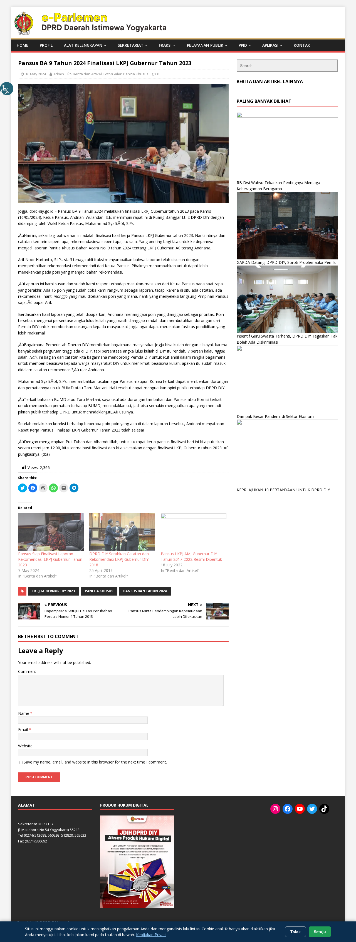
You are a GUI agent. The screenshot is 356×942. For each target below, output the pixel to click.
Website (25, 745)
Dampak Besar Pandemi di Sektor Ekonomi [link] (276, 416)
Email (23, 729)
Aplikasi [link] (270, 45)
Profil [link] (46, 45)
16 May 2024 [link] (35, 73)
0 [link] (158, 73)
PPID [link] (243, 45)
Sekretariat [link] (131, 45)
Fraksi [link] (165, 45)
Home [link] (22, 45)
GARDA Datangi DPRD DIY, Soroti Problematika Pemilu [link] (287, 262)
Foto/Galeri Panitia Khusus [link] (126, 73)
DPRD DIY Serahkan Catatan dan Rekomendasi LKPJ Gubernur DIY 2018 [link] (119, 559)
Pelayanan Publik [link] (205, 45)
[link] (6, 88)
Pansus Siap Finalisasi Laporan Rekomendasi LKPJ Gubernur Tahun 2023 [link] (50, 559)
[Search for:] (287, 66)
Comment (27, 671)
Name (24, 713)
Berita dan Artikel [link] (87, 73)
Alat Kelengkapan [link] (83, 45)
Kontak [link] (302, 45)
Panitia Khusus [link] (99, 591)
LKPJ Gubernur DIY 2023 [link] (53, 591)
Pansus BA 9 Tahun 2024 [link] (145, 591)
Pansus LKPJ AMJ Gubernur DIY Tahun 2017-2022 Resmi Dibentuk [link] (191, 556)
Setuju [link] (320, 931)
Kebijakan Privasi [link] (151, 934)
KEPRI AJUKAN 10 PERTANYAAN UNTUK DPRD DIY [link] (283, 489)
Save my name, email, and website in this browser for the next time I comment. (95, 762)
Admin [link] (58, 73)
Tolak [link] (295, 931)
